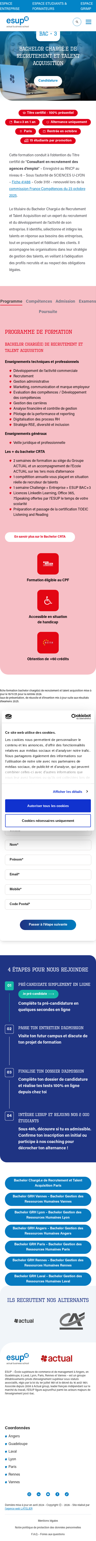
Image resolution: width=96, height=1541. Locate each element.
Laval (12, 1452)
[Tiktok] (67, 1494)
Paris (12, 1467)
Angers (14, 1436)
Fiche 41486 (21, 182)
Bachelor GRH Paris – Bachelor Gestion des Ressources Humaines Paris (48, 1247)
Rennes (14, 1474)
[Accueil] (17, 21)
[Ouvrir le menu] (88, 22)
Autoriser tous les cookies (48, 806)
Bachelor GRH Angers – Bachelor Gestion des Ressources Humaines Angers (48, 1231)
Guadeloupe (17, 1444)
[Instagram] (29, 1494)
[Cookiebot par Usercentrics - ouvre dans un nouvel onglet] (71, 717)
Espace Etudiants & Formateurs (49, 6)
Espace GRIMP (87, 6)
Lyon (12, 1459)
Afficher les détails (67, 791)
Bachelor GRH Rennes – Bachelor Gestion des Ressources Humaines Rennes (48, 1263)
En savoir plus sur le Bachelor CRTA (40, 537)
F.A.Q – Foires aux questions (48, 1534)
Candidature (48, 81)
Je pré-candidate (35, 994)
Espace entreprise (10, 6)
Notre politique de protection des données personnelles (48, 1527)
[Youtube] (48, 1494)
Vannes (14, 1482)
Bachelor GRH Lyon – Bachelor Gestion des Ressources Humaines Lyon (48, 1215)
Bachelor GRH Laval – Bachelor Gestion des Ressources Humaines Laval (48, 1279)
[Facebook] (57, 1494)
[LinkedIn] (39, 1494)
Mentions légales (48, 1521)
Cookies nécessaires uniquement (48, 820)
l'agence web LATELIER (19, 1508)
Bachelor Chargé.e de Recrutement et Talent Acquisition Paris (48, 1183)
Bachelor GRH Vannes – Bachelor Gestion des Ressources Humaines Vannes (48, 1199)
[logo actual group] (57, 1358)
